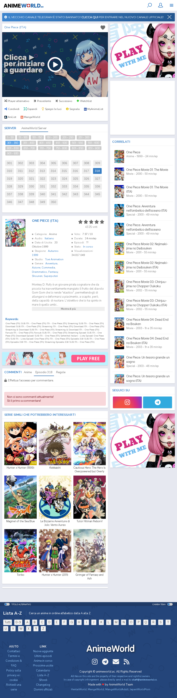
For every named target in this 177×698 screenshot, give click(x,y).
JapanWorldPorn (140, 689)
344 (86, 194)
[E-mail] (116, 662)
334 (75, 186)
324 (64, 178)
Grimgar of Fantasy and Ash (89, 576)
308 (86, 163)
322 (42, 178)
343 (75, 194)
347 (20, 202)
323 (53, 178)
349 (42, 202)
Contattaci (13, 651)
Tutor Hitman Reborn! (90, 521)
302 (20, 163)
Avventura (51, 263)
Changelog (43, 685)
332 (53, 186)
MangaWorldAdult (116, 689)
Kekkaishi (55, 467)
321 (31, 178)
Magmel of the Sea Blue (20, 521)
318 (97, 171)
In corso (88, 246)
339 (31, 194)
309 (97, 163)
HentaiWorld (79, 689)
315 (64, 171)
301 (9, 163)
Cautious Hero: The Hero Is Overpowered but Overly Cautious (89, 469)
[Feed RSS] (126, 662)
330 (31, 186)
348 (31, 202)
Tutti (8, 622)
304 (42, 163)
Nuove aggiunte (43, 651)
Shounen (37, 276)
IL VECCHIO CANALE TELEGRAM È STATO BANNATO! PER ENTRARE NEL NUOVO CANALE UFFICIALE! (85, 17)
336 (97, 186)
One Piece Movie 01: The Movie (147, 169)
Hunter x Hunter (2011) (55, 574)
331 (42, 186)
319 (9, 178)
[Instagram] (127, 402)
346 (9, 202)
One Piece (133, 152)
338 (20, 194)
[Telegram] (157, 402)
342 (64, 194)
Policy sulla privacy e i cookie (13, 675)
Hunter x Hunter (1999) (20, 467)
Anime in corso (43, 661)
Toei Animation (54, 259)
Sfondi (43, 680)
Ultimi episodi (43, 656)
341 (53, 194)
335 (86, 186)
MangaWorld (96, 689)
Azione (36, 267)
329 (20, 186)
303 (31, 163)
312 (31, 171)
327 (97, 178)
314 (53, 171)
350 (53, 202)
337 (9, 194)
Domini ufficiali (43, 690)
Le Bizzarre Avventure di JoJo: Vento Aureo (55, 523)
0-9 (18, 622)
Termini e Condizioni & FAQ (14, 661)
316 (75, 171)
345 (97, 194)
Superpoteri (51, 276)
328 (9, 186)
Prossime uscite (43, 666)
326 (86, 178)
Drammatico (39, 272)
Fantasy (53, 272)
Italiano (49, 238)
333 (64, 186)
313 (42, 171)
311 (20, 171)
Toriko (20, 574)
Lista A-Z (43, 675)
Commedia (48, 267)
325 (75, 178)
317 (86, 171)
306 (64, 163)
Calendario (43, 671)
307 (75, 163)
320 (20, 178)
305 (53, 163)
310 (9, 171)
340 (42, 194)
